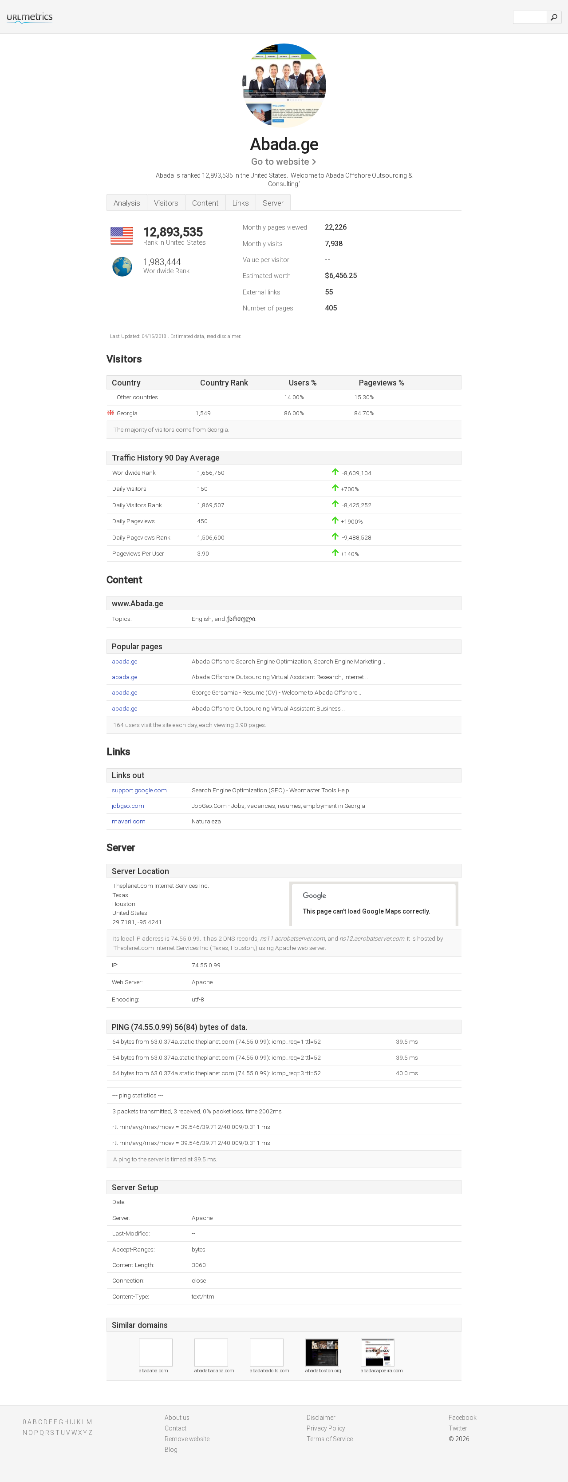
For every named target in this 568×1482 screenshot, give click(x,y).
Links (241, 203)
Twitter (458, 1428)
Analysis (127, 203)
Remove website (187, 1438)
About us (177, 1417)
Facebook (463, 1417)
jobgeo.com (128, 806)
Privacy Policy (326, 1428)
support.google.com (139, 790)
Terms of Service (330, 1438)
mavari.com (129, 821)
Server (273, 203)
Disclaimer (321, 1417)
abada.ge (124, 661)
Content (205, 203)
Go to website (280, 161)
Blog (171, 1449)
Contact (175, 1428)
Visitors (166, 203)
